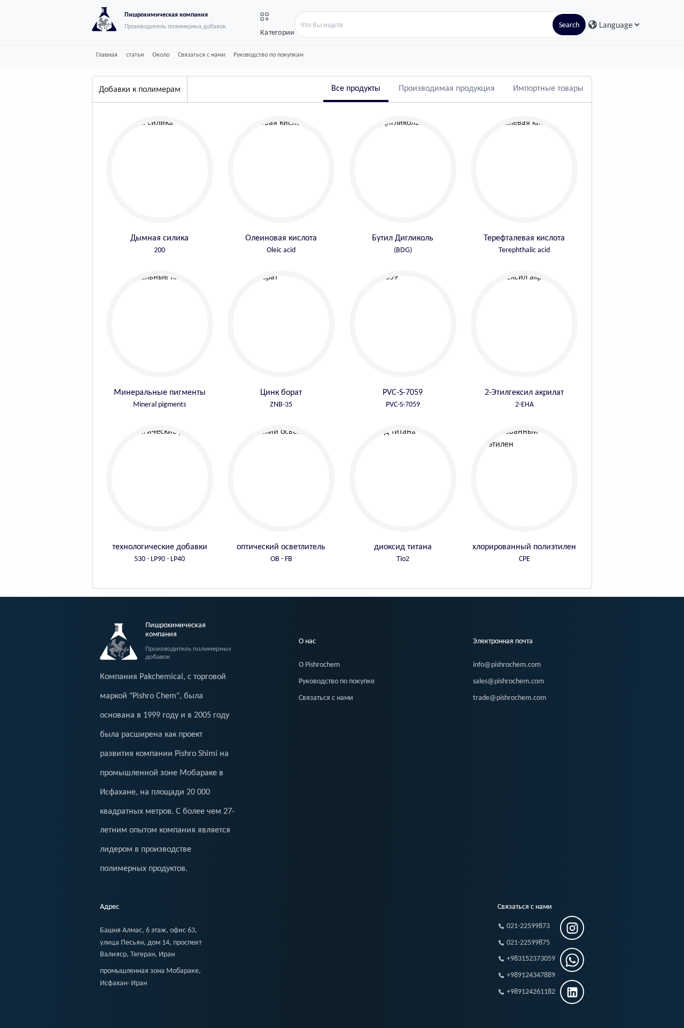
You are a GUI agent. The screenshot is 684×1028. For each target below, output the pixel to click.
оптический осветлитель (281, 552)
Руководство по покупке (337, 681)
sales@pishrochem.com (508, 681)
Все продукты (355, 88)
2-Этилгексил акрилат (524, 398)
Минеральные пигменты (160, 398)
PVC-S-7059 (403, 398)
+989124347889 (531, 974)
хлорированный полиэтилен (524, 552)
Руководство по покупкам (269, 54)
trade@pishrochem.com (509, 697)
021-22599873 (528, 925)
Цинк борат (281, 398)
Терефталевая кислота (524, 243)
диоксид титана (403, 552)
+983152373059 (531, 958)
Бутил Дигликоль (402, 243)
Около (160, 54)
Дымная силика (159, 243)
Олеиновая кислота (281, 243)
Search (569, 24)
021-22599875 (528, 942)
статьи (135, 54)
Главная (107, 54)
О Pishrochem (319, 664)
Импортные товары (548, 88)
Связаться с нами (201, 54)
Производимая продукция (447, 88)
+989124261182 (531, 991)
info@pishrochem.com (507, 664)
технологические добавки (159, 552)
